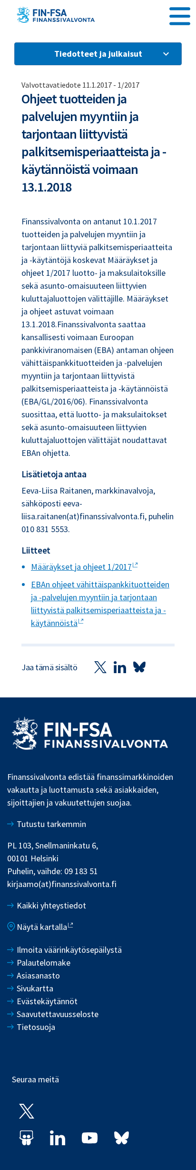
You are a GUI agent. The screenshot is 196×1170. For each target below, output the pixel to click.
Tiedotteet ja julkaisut (98, 53)
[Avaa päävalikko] (179, 14)
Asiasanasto (38, 975)
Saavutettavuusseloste (57, 1014)
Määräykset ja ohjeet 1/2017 (81, 566)
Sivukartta (35, 988)
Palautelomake (43, 962)
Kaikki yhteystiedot (51, 905)
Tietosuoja (36, 1026)
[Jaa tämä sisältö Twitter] (100, 667)
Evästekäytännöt (47, 1001)
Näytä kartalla (42, 926)
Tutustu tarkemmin (51, 823)
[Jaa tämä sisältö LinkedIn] (120, 667)
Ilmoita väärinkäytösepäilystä (69, 949)
